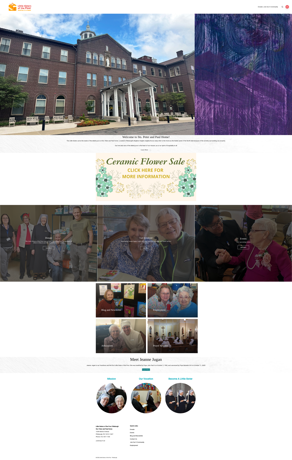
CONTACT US (100, 441)
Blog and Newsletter (136, 436)
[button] (287, 7)
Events (132, 433)
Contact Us (133, 439)
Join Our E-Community (271, 7)
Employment (134, 445)
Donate (260, 7)
